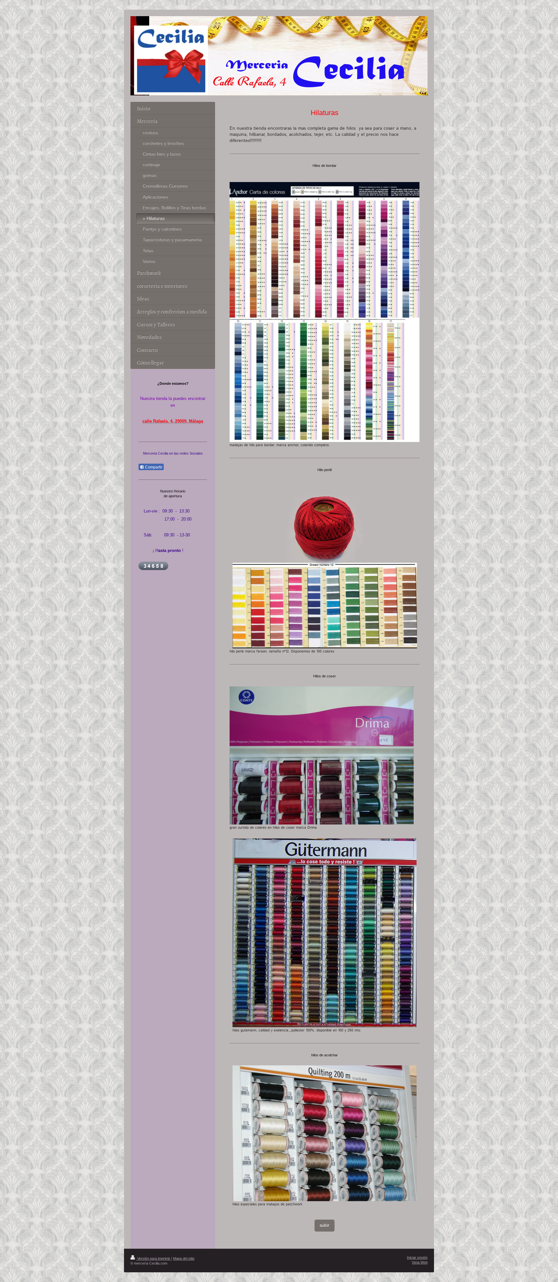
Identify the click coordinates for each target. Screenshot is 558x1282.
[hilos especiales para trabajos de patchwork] (324, 1133)
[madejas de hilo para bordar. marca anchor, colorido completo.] (324, 312)
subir (324, 1225)
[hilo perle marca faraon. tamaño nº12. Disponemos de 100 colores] (324, 564)
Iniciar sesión (417, 1257)
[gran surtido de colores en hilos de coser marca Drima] (322, 755)
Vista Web (420, 1262)
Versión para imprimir (153, 1258)
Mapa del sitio (183, 1258)
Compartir (153, 467)
